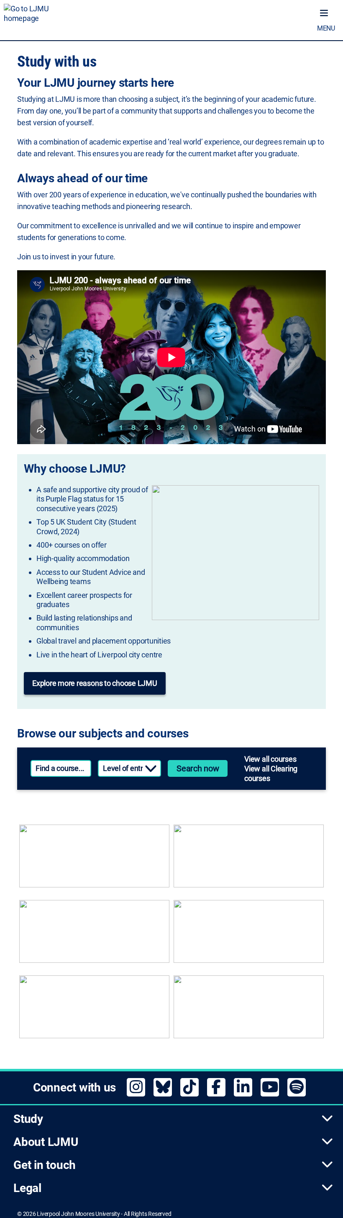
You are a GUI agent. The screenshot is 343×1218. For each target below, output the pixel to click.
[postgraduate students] (249, 860)
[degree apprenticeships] (94, 935)
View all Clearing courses (270, 773)
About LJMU (45, 1142)
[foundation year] (249, 1011)
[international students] (94, 1011)
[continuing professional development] (249, 935)
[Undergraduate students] (94, 860)
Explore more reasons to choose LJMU (94, 683)
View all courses (270, 759)
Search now (198, 768)
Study (28, 1119)
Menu (326, 28)
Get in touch (44, 1165)
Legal (27, 1188)
